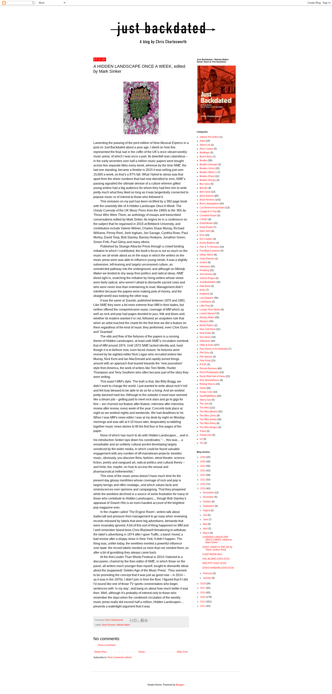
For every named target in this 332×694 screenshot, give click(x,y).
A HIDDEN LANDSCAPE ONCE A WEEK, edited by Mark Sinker (217, 540)
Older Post (182, 652)
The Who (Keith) (208, 419)
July (205, 515)
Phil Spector (206, 356)
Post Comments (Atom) (120, 657)
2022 (203, 475)
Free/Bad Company (210, 250)
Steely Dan (205, 399)
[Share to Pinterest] (146, 620)
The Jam (204, 403)
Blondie (204, 188)
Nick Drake (205, 333)
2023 (203, 470)
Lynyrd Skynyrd (208, 313)
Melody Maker (123, 625)
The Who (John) (208, 415)
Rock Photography (209, 372)
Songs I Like (206, 392)
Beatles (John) (207, 168)
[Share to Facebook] (142, 620)
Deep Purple (206, 227)
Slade (203, 388)
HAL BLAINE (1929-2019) (216, 558)
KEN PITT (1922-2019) (214, 563)
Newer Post (100, 652)
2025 (203, 461)
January (207, 578)
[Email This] (131, 620)
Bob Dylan (205, 191)
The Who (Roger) (209, 427)
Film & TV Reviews (209, 247)
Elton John (205, 231)
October (207, 501)
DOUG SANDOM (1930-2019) (218, 567)
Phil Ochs (205, 352)
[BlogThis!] (135, 620)
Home (142, 652)
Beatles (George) (208, 164)
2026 (203, 457)
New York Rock (208, 329)
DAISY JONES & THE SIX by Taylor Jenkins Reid (217, 548)
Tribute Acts (206, 435)
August (207, 510)
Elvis (202, 235)
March (206, 533)
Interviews (205, 266)
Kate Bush (205, 286)
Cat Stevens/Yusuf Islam (212, 207)
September (209, 506)
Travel (203, 431)
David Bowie (206, 223)
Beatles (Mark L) (208, 172)
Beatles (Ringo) (208, 180)
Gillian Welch (206, 254)
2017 (203, 588)
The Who (204, 407)
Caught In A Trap (208, 211)
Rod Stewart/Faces (209, 380)
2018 (203, 583)
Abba (202, 140)
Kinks (202, 290)
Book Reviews (109, 625)
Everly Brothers (208, 242)
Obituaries (205, 341)
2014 (203, 601)
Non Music (205, 337)
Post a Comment (106, 645)
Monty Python (207, 325)
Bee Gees (205, 184)
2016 (203, 592)
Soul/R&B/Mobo (208, 396)
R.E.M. (203, 364)
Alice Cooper (206, 148)
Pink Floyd (205, 360)
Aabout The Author (209, 137)
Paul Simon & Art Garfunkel (214, 348)
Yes (201, 443)
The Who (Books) (209, 411)
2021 (203, 479)
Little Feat (205, 305)
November (208, 497)
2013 (203, 606)
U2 (201, 439)
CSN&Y (204, 219)
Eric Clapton (206, 239)
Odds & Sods (206, 345)
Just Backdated (208, 282)
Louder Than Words (210, 309)
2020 (203, 484)
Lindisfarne (205, 301)
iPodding (204, 270)
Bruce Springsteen (209, 203)
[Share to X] (139, 620)
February (208, 573)
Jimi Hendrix (206, 274)
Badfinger (205, 152)
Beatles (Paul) (207, 176)
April (205, 528)
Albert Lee (205, 145)
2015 (203, 597)
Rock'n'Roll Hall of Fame (212, 376)
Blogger (180, 684)
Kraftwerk (204, 293)
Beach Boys (206, 156)
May (205, 524)
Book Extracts (207, 196)
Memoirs (204, 321)
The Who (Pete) (208, 423)
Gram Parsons (207, 258)
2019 (203, 488)
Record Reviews (208, 368)
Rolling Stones (207, 384)
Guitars (203, 262)
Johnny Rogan (207, 278)
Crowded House (208, 215)
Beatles (204, 160)
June (206, 519)
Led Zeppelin (206, 297)
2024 (203, 466)
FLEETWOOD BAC (212, 554)
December (208, 492)
